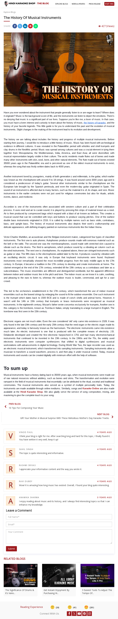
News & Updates (78, 4)
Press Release (94, 4)
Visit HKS (109, 4)
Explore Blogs (61, 4)
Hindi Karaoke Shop (31, 392)
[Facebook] (69, 613)
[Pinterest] (84, 613)
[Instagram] (89, 613)
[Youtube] (79, 613)
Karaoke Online (91, 388)
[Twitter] (74, 613)
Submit (11, 548)
